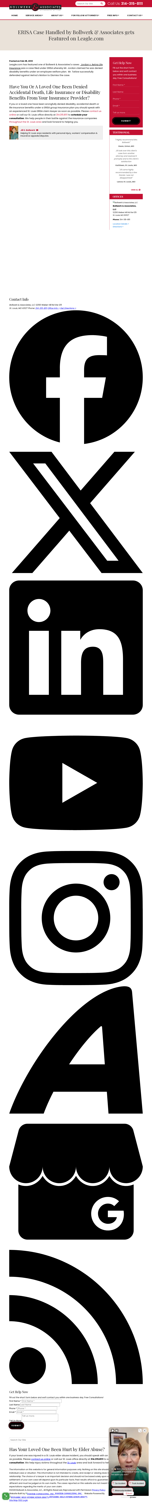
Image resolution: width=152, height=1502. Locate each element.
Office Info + (54, 308)
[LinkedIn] (76, 714)
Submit (126, 120)
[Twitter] (76, 578)
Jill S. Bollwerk (27, 130)
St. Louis (71, 1462)
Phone (13, 1408)
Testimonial (121, 132)
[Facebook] (76, 443)
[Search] (101, 3)
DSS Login (23, 1500)
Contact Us (134, 15)
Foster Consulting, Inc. (68, 1493)
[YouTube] (76, 849)
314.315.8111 (62, 114)
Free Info (112, 15)
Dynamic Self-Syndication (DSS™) (68, 1497)
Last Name (14, 1404)
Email (12, 1412)
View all (135, 190)
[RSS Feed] (76, 1383)
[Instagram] (76, 984)
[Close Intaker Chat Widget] (144, 1430)
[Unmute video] (112, 1430)
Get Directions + (68, 308)
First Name (15, 1401)
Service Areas (34, 15)
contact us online (41, 1459)
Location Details (120, 224)
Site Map (13, 1500)
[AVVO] (76, 1112)
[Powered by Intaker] (133, 1497)
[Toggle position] (140, 1430)
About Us (56, 15)
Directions (117, 226)
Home (14, 15)
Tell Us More (15, 1420)
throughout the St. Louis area (25, 121)
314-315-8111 (132, 3)
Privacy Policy (98, 1490)
